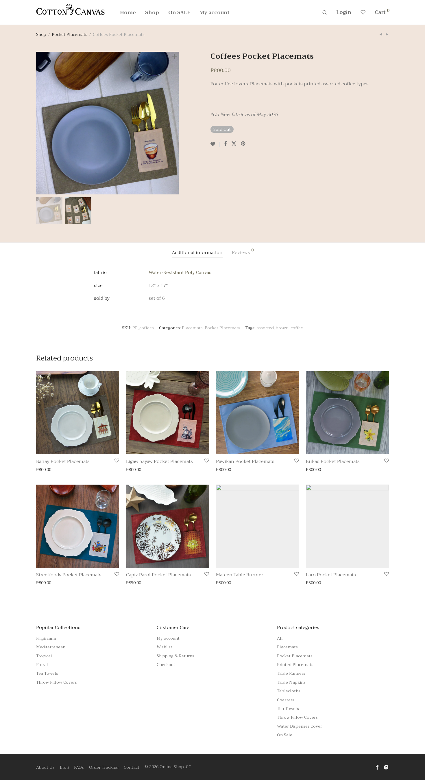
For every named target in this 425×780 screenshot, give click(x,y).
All (280, 638)
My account (214, 12)
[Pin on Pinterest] (243, 144)
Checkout (166, 664)
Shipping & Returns (175, 655)
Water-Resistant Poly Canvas (180, 272)
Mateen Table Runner (239, 575)
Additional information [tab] (197, 253)
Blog (64, 767)
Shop (152, 12)
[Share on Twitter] (233, 144)
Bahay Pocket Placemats (63, 461)
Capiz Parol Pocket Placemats (158, 575)
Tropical (44, 655)
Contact (131, 767)
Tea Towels (47, 673)
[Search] (324, 12)
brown (282, 327)
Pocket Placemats (69, 34)
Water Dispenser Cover (299, 726)
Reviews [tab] (243, 252)
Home (128, 12)
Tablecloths (288, 690)
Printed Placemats (295, 664)
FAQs (79, 767)
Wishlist (164, 646)
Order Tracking (104, 767)
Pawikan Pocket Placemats (245, 461)
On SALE (179, 12)
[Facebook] (377, 766)
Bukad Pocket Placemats (333, 461)
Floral (42, 664)
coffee (297, 327)
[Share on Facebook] (225, 144)
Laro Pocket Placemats (331, 575)
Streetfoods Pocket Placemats (68, 575)
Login (343, 12)
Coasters (285, 699)
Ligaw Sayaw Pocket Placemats (159, 461)
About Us (45, 767)
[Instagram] (386, 766)
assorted (265, 327)
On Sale (284, 734)
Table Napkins (291, 682)
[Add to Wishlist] (215, 144)
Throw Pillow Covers (56, 682)
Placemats (192, 327)
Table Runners (291, 673)
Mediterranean (50, 646)
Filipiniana (46, 638)
